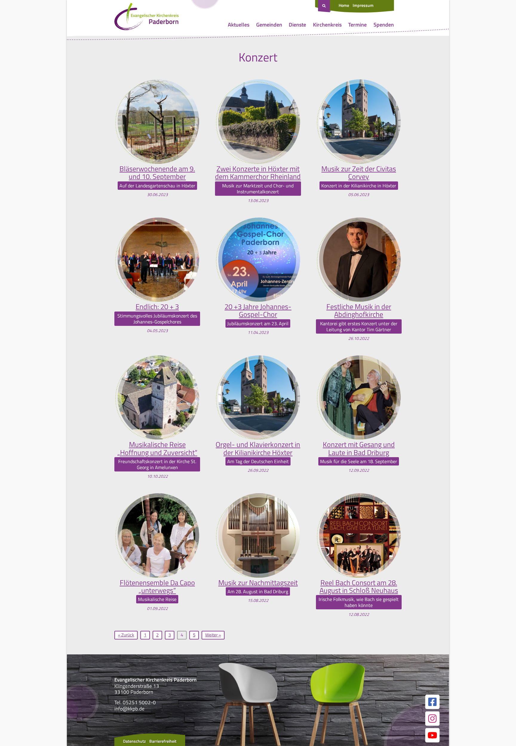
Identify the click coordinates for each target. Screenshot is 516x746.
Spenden (384, 25)
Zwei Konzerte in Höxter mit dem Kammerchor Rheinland (258, 173)
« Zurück (126, 634)
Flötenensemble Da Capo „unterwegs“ (157, 586)
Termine (357, 25)
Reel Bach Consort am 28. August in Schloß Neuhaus (359, 586)
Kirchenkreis (327, 25)
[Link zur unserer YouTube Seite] (432, 735)
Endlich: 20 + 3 (157, 306)
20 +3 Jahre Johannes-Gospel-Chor (258, 310)
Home (344, 5)
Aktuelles (238, 25)
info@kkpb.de (129, 709)
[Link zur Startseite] (146, 18)
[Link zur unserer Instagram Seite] (432, 718)
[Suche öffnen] (324, 6)
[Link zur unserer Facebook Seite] (432, 702)
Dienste (297, 25)
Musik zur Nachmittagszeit (258, 582)
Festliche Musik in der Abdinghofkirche (358, 310)
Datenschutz (134, 741)
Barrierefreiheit (162, 741)
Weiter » (213, 634)
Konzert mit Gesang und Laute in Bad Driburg (359, 448)
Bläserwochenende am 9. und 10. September (157, 173)
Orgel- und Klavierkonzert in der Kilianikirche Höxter (258, 448)
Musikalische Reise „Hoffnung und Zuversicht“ (157, 448)
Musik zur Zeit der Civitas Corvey (358, 173)
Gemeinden (269, 25)
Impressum (363, 5)
